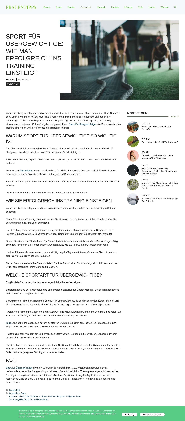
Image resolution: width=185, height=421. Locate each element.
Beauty (47, 7)
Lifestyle (128, 7)
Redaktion (10, 79)
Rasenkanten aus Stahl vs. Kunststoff (160, 142)
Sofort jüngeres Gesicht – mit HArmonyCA (28, 399)
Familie (71, 7)
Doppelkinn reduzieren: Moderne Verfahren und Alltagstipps (157, 156)
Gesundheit (85, 7)
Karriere (115, 7)
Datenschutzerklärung (152, 414)
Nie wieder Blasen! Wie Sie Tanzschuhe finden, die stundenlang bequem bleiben (159, 171)
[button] (175, 7)
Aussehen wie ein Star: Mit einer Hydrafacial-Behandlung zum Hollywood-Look (45, 396)
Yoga (8, 323)
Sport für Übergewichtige (82, 124)
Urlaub (152, 7)
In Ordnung (129, 414)
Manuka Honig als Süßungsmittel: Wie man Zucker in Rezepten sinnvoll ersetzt (160, 185)
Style (140, 7)
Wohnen (164, 7)
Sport (23, 393)
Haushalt (101, 7)
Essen (59, 7)
